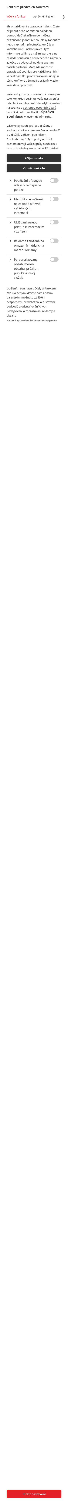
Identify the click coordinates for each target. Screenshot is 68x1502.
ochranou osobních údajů (39, 107)
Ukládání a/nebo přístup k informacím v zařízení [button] (29, 226)
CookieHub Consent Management (38, 320)
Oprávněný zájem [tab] (44, 16)
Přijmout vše (34, 158)
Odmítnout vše (34, 168)
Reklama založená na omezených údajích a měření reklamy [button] (29, 245)
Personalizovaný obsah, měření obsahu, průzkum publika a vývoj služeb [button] (26, 269)
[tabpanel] (34, 177)
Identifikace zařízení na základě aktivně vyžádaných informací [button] (28, 206)
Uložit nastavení (34, 1494)
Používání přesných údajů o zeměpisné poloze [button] (28, 185)
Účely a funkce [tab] (16, 16)
